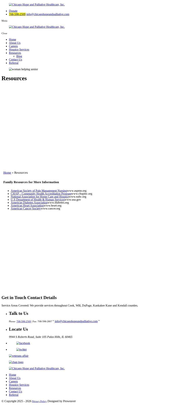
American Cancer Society (26, 208)
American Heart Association (27, 205)
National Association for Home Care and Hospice (40, 196)
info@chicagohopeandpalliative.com (47, 14)
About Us (14, 42)
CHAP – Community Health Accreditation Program (41, 193)
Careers (13, 46)
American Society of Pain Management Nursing (39, 190)
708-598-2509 (24, 321)
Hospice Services (19, 49)
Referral (13, 62)
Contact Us (15, 59)
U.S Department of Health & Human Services (38, 199)
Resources (15, 52)
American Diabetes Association (29, 202)
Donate (13, 10)
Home (12, 39)
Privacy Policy (39, 401)
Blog (19, 56)
